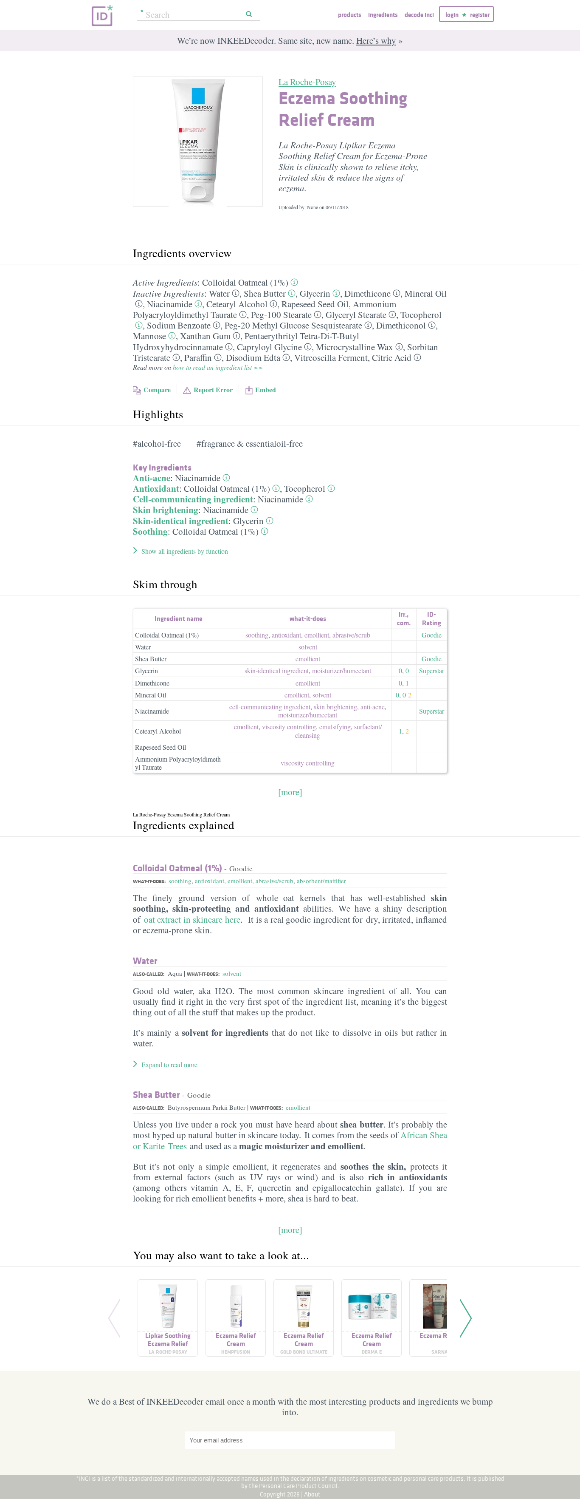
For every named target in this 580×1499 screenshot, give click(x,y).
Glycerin (315, 293)
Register (480, 14)
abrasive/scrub (274, 880)
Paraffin (198, 357)
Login (452, 14)
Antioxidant (156, 488)
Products (349, 14)
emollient (316, 634)
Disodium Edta (253, 357)
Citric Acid (391, 357)
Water (219, 293)
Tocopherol (421, 314)
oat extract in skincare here (192, 919)
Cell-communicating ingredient (193, 499)
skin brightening (335, 706)
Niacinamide (169, 304)
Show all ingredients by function (184, 551)
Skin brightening (165, 509)
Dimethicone (367, 293)
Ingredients (382, 14)
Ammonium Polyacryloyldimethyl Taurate (178, 762)
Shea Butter (265, 293)
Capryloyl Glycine (269, 347)
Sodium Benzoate (179, 325)
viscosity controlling (289, 726)
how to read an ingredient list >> (218, 367)
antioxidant (286, 634)
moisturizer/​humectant (341, 670)
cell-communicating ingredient (269, 706)
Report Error (213, 389)
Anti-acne (151, 477)
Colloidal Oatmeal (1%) (245, 282)
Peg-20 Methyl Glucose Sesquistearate (293, 325)
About (312, 1494)
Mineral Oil (426, 293)
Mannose (149, 336)
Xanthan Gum (205, 336)
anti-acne (372, 706)
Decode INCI (419, 14)
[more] (290, 792)
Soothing (150, 531)
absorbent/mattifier (321, 880)
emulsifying (335, 726)
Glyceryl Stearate (356, 314)
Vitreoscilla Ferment (331, 357)
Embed (265, 389)
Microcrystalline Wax (354, 347)
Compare (157, 389)
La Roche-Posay (307, 82)
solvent (307, 646)
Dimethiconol (401, 325)
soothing (256, 634)
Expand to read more (169, 1064)
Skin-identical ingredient (180, 520)
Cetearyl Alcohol (236, 304)
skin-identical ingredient (277, 670)
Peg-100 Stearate (281, 314)
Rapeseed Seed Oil (315, 304)
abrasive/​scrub (351, 634)
